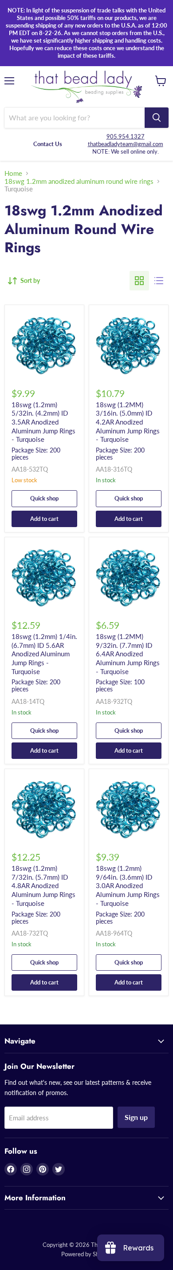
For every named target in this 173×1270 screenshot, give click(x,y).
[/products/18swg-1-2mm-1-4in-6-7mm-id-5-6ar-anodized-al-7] (44, 576)
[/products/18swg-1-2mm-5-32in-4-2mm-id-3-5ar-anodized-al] (44, 344)
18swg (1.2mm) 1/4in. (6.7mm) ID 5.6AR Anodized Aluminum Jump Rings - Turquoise (44, 653)
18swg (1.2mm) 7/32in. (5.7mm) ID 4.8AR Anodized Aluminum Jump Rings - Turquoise (43, 885)
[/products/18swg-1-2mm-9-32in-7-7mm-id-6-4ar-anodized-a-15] (128, 576)
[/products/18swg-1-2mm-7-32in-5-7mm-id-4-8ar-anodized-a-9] (44, 808)
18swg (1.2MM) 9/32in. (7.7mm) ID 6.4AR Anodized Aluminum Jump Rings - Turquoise (128, 653)
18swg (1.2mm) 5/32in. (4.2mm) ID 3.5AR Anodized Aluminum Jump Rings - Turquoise (43, 422)
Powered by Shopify (86, 1254)
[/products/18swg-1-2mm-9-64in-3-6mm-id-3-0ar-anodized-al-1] (128, 808)
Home (13, 173)
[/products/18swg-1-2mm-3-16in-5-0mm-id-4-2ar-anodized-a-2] (128, 344)
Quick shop (44, 498)
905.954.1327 (125, 136)
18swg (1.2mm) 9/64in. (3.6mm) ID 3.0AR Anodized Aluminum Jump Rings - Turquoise (128, 885)
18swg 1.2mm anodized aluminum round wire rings (78, 181)
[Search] (157, 117)
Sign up (136, 1117)
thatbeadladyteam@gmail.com (125, 143)
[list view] (159, 280)
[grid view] (139, 280)
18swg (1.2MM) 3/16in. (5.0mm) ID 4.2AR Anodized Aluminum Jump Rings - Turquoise (128, 422)
